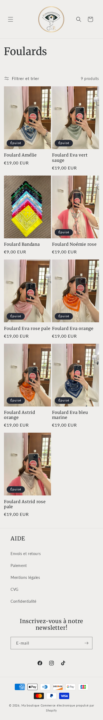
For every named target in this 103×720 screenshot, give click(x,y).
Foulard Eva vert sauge (69, 158)
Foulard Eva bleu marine (70, 415)
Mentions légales (25, 577)
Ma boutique (30, 705)
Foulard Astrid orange (19, 415)
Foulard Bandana (22, 244)
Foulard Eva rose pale (27, 328)
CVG (14, 589)
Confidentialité (23, 601)
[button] (10, 19)
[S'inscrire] (86, 643)
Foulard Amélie (20, 155)
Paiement (19, 565)
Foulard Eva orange (72, 328)
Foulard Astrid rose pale (25, 504)
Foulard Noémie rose (74, 244)
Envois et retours (26, 553)
